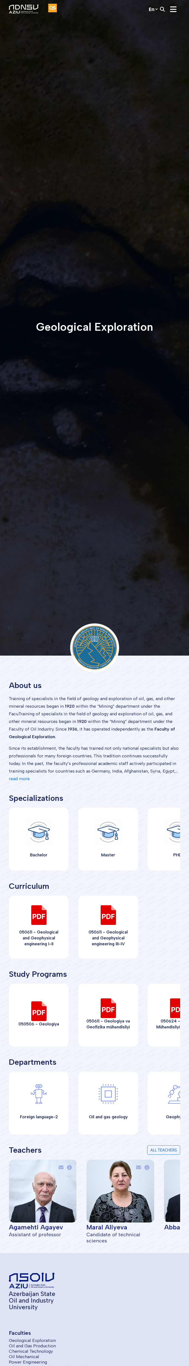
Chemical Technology (31, 1351)
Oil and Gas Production (32, 1346)
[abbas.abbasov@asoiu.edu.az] (139, 1167)
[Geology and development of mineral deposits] (70, 1167)
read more (19, 778)
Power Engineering (28, 1362)
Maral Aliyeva (29, 1227)
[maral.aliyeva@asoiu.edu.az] (62, 1167)
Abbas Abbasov (109, 1227)
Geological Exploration (32, 1340)
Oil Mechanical (24, 1356)
